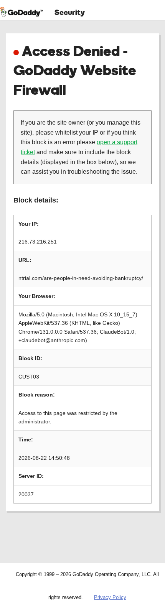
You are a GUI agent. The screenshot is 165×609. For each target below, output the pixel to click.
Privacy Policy (110, 597)
